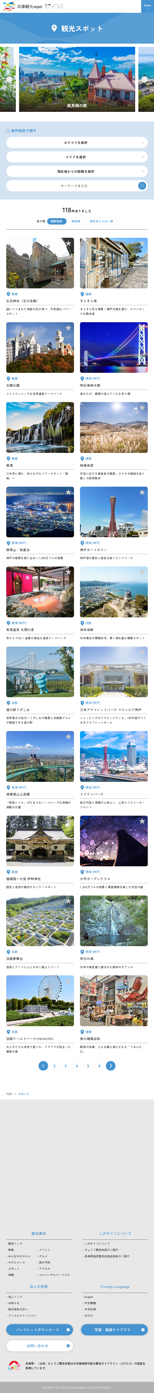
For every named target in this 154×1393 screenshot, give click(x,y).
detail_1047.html (40, 277)
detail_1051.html (40, 359)
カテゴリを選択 (76, 142)
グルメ (43, 1256)
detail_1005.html (114, 686)
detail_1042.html (40, 853)
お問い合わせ (37, 1345)
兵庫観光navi (22, 6)
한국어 (89, 1315)
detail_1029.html (114, 853)
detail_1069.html (40, 1014)
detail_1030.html (40, 603)
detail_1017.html (40, 770)
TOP (9, 1094)
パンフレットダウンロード (37, 1329)
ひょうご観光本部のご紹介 (101, 1250)
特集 (11, 1250)
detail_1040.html (40, 441)
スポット (13, 1269)
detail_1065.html (114, 603)
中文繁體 (90, 1303)
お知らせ (13, 1303)
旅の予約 (44, 1262)
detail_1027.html (114, 359)
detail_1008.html (114, 524)
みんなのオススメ (19, 1256)
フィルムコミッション (22, 1315)
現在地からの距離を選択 (75, 171)
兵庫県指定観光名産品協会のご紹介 (107, 1256)
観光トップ (15, 1244)
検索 (142, 186)
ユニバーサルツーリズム (54, 1275)
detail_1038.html (114, 1014)
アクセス (44, 1269)
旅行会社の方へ (18, 1309)
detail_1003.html (114, 770)
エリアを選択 (76, 156)
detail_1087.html (114, 277)
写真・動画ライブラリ (112, 1329)
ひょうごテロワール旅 (54, 6)
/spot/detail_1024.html (77, 79)
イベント (44, 1250)
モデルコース (16, 1262)
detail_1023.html (114, 932)
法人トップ (15, 1297)
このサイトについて (97, 1244)
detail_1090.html (114, 441)
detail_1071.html (40, 932)
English (89, 1297)
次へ (111, 1066)
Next (144, 79)
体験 (11, 1275)
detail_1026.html (40, 524)
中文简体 (90, 1309)
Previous (9, 79)
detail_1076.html (40, 686)
